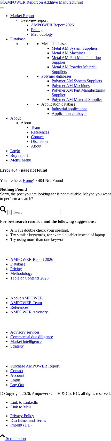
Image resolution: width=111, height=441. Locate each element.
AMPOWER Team (26, 302)
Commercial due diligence (31, 337)
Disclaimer (40, 141)
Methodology (42, 34)
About (15, 118)
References (40, 132)
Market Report (22, 15)
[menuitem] (60, 160)
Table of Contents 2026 (29, 278)
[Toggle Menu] (2, 8)
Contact (37, 137)
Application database (58, 104)
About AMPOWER (26, 298)
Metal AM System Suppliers (75, 48)
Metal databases (54, 43)
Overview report (34, 20)
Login (15, 151)
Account (17, 375)
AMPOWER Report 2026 (52, 25)
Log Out (17, 385)
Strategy (17, 346)
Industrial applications (69, 109)
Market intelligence (26, 341)
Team (35, 127)
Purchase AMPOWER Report (34, 366)
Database (17, 39)
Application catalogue (69, 113)
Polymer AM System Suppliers (77, 81)
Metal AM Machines (68, 53)
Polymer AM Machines (71, 85)
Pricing (37, 29)
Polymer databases (56, 76)
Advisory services (24, 332)
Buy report (19, 155)
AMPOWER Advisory (29, 312)
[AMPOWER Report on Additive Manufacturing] (41, 2)
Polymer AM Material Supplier (77, 99)
